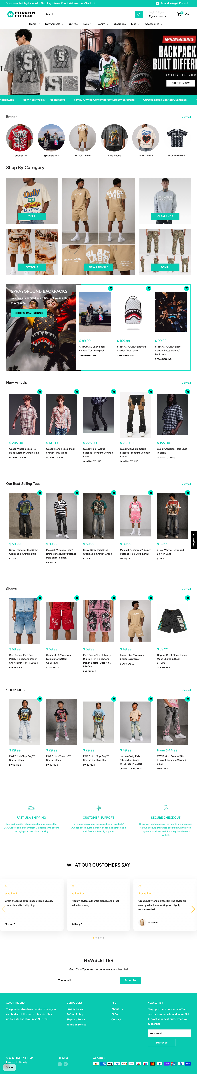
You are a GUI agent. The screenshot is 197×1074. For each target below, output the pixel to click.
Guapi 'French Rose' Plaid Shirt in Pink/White (60, 450)
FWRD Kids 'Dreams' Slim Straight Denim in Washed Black (171, 760)
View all (186, 117)
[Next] (190, 137)
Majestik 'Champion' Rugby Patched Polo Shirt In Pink (135, 551)
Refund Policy (75, 1014)
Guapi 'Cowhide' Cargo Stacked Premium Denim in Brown (135, 452)
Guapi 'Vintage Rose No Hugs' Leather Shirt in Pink (24, 450)
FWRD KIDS (15, 765)
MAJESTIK (51, 562)
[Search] (139, 14)
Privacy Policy (75, 1009)
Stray (12, 558)
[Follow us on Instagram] (66, 1064)
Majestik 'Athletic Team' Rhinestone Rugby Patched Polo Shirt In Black (61, 553)
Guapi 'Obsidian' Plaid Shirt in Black (172, 450)
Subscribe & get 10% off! (174, 3)
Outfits (73, 23)
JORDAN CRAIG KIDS (131, 768)
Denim (101, 23)
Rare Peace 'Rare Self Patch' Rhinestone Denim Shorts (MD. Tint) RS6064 (23, 659)
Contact (116, 1019)
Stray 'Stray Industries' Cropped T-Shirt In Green (97, 551)
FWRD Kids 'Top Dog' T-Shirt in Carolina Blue (96, 758)
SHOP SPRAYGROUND (29, 313)
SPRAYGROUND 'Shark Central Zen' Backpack (92, 348)
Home (32, 23)
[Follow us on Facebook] (60, 1064)
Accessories (152, 23)
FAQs (114, 1014)
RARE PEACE (15, 667)
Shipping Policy (76, 1019)
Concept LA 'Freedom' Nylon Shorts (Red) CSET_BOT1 (58, 659)
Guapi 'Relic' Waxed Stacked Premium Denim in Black (98, 452)
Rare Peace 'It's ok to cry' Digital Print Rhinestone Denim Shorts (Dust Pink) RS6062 (97, 661)
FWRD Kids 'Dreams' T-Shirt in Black (59, 758)
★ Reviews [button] (194, 540)
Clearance (120, 23)
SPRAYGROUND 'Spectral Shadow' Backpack (131, 348)
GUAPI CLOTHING (18, 457)
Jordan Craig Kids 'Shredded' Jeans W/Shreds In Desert (131, 760)
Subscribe (130, 980)
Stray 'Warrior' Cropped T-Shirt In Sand (172, 551)
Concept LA (52, 667)
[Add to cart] (110, 288)
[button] (193, 909)
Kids (133, 23)
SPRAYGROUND (87, 355)
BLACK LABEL (127, 663)
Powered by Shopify (16, 1062)
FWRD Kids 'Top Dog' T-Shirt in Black (22, 758)
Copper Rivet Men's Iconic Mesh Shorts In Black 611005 (172, 659)
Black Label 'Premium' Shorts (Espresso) (132, 657)
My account (156, 16)
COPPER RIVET (164, 667)
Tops (86, 23)
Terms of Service (76, 1024)
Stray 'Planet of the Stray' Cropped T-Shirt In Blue (23, 551)
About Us (117, 1009)
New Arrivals (52, 23)
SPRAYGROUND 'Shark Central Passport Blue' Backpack (168, 350)
